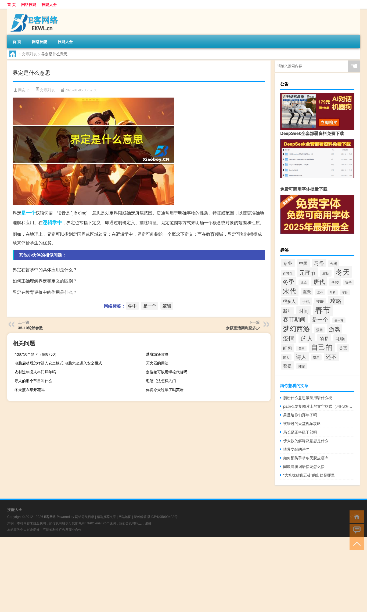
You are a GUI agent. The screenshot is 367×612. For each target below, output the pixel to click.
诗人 (301, 356)
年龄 (345, 292)
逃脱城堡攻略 (157, 354)
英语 (343, 348)
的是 (324, 338)
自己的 (322, 346)
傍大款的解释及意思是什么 (305, 440)
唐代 (319, 281)
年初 (333, 292)
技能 (320, 301)
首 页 (11, 4)
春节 (323, 309)
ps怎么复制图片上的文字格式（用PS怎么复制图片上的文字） (318, 406)
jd (28, 90)
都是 (287, 365)
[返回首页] (356, 516)
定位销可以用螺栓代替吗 (166, 371)
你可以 (288, 273)
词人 (286, 357)
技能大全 (49, 4)
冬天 (343, 272)
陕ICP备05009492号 (162, 516)
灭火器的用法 (157, 363)
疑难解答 (140, 516)
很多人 (289, 301)
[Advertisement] (161, 574)
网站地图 (124, 516)
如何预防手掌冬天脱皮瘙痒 (305, 457)
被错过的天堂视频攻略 (302, 423)
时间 (303, 310)
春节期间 (294, 319)
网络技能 (28, 4)
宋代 (289, 290)
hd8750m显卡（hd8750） (37, 354)
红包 (287, 347)
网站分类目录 (84, 516)
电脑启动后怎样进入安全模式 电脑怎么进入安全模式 (58, 363)
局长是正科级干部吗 (300, 432)
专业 (288, 262)
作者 (333, 263)
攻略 (335, 300)
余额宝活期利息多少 (243, 327)
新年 (287, 310)
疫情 (288, 338)
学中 (57, 222)
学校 (335, 282)
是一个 (28, 212)
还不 (331, 356)
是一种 (338, 320)
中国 (303, 263)
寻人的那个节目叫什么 (33, 380)
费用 (316, 357)
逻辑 (47, 222)
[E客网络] (35, 10)
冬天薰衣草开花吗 (30, 389)
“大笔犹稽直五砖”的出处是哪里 (309, 475)
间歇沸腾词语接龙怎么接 (304, 466)
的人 (307, 338)
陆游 (301, 366)
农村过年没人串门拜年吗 (35, 371)
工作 (320, 292)
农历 (325, 273)
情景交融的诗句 (296, 449)
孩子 (348, 282)
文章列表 (29, 53)
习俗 (319, 262)
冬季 (288, 281)
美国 (301, 348)
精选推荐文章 (106, 516)
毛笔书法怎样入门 (161, 380)
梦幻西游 (296, 328)
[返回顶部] (356, 543)
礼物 (340, 338)
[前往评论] (356, 530)
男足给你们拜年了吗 (300, 414)
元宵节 (307, 272)
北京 (304, 282)
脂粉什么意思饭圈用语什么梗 (307, 397)
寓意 (307, 292)
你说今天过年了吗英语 (165, 389)
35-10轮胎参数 (30, 327)
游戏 (334, 329)
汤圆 (319, 329)
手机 (306, 301)
